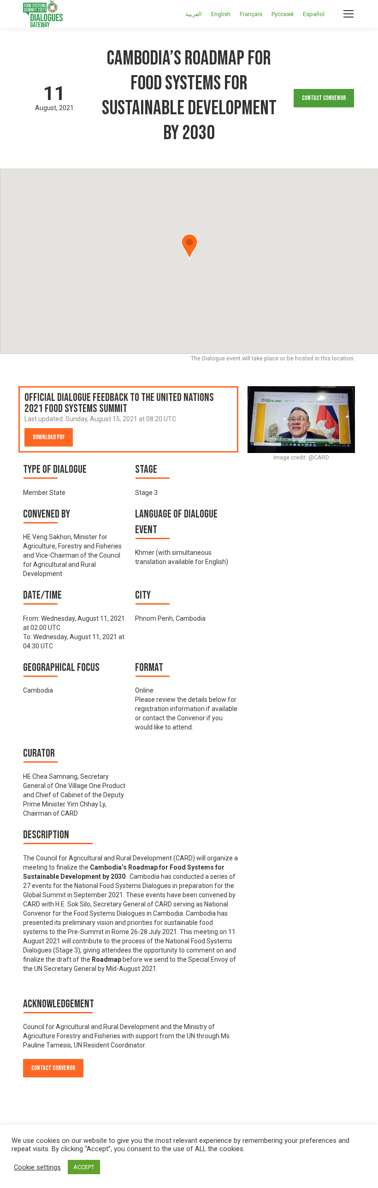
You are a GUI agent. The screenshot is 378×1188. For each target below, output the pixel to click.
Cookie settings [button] (37, 1167)
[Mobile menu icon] (348, 13)
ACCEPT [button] (83, 1167)
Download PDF (49, 437)
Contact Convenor (324, 98)
